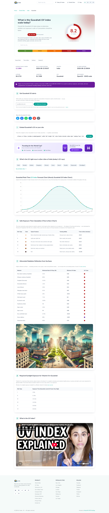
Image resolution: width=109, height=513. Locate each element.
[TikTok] (15, 493)
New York (58, 483)
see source (83, 266)
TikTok (77, 494)
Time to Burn (26, 60)
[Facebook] (22, 118)
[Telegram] (30, 118)
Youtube (78, 483)
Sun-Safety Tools (39, 489)
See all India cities (20, 169)
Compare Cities (38, 492)
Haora (53, 165)
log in (67, 107)
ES (87, 2)
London (57, 489)
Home (15, 10)
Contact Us (37, 503)
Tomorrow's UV (38, 487)
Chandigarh (82, 165)
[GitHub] (18, 493)
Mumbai (25, 165)
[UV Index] (17, 2)
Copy (90, 136)
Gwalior (66, 165)
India (28, 10)
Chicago (57, 487)
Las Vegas (58, 498)
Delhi (18, 165)
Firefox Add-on (38, 498)
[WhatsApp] (26, 118)
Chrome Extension (39, 496)
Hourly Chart (18, 60)
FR (93, 2)
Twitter (78, 489)
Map (80, 2)
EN (85, 2)
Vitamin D (40, 60)
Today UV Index (61, 2)
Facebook (78, 485)
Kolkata (31, 165)
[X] (17, 118)
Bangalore (38, 165)
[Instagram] (28, 490)
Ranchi (59, 165)
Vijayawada (73, 165)
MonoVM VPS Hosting (89, 510)
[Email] (34, 118)
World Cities (72, 2)
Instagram (78, 492)
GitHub (78, 496)
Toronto (57, 496)
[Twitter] (25, 490)
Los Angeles (58, 485)
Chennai (46, 165)
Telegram (78, 487)
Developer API (38, 494)
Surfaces (34, 60)
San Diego (58, 492)
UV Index (34, 177)
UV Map (37, 485)
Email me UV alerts (41, 104)
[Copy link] (38, 118)
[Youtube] (15, 490)
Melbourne (58, 494)
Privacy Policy (38, 500)
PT (90, 2)
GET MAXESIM (75, 150)
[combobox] (45, 2)
